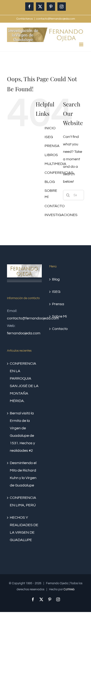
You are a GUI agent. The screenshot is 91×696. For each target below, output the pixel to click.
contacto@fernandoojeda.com (55, 18)
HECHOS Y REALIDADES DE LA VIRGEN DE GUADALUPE (24, 529)
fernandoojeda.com (23, 333)
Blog (56, 279)
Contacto (60, 329)
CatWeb (69, 589)
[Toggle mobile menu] (81, 44)
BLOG (50, 182)
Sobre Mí (59, 316)
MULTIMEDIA (55, 164)
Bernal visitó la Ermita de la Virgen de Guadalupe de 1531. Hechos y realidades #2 (22, 431)
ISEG (49, 137)
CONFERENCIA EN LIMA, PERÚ (23, 501)
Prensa (58, 304)
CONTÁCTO (55, 206)
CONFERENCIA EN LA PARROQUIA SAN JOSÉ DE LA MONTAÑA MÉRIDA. (24, 382)
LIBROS (51, 155)
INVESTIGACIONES (61, 215)
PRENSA (52, 146)
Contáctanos (24, 18)
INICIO (50, 128)
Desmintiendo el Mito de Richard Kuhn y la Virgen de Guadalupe (23, 474)
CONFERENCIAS (59, 173)
